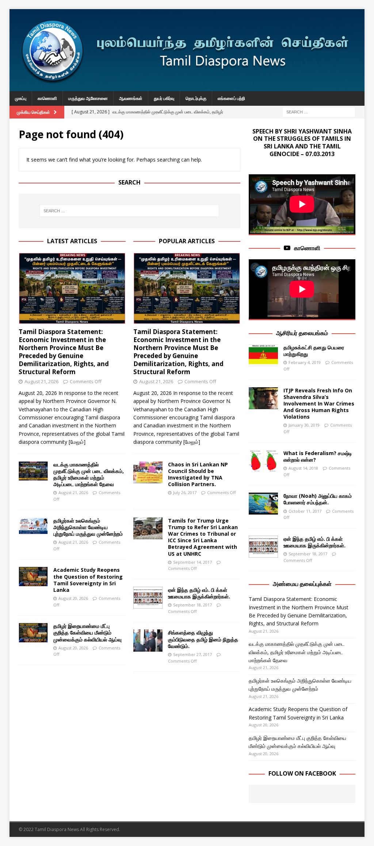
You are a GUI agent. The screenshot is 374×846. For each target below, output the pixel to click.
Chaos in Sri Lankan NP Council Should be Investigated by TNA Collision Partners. (198, 474)
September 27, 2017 (192, 654)
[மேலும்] (77, 441)
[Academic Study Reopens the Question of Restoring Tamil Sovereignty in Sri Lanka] (33, 576)
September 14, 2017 (192, 562)
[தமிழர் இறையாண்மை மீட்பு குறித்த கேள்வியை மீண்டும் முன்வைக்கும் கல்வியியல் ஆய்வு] (33, 633)
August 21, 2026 (41, 381)
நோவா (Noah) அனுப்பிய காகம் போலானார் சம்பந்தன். (317, 499)
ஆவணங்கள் (130, 98)
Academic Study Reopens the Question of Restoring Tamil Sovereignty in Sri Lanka (88, 579)
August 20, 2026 (73, 598)
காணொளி (47, 98)
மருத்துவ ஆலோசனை (88, 98)
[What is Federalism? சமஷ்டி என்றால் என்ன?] (263, 461)
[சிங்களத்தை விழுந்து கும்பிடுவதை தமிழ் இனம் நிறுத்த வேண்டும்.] (148, 640)
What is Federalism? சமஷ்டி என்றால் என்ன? (317, 456)
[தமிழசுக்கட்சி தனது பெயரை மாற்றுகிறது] (263, 355)
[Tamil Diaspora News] (187, 87)
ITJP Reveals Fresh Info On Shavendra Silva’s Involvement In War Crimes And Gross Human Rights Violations (318, 403)
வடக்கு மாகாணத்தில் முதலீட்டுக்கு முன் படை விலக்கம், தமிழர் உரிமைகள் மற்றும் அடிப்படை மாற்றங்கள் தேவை (88, 474)
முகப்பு (20, 98)
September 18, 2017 (192, 605)
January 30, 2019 (304, 425)
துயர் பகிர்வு (164, 98)
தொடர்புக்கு (196, 98)
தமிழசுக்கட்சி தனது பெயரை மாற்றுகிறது (313, 350)
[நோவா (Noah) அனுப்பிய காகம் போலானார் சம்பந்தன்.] (263, 504)
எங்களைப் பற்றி (231, 98)
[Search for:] (318, 111)
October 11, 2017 (305, 511)
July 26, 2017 (184, 492)
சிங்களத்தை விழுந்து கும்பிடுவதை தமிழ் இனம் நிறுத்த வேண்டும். (203, 639)
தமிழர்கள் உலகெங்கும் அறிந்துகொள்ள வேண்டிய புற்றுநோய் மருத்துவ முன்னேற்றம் (88, 527)
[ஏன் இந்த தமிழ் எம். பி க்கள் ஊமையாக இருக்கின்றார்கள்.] (148, 598)
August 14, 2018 (303, 468)
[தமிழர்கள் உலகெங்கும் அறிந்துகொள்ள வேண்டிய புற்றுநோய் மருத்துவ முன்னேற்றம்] (33, 525)
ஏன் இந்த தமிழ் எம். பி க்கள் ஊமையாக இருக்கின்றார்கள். (199, 593)
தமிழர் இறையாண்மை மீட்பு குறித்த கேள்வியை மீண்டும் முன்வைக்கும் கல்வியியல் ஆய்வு (87, 632)
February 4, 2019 (305, 362)
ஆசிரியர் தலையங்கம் (302, 333)
